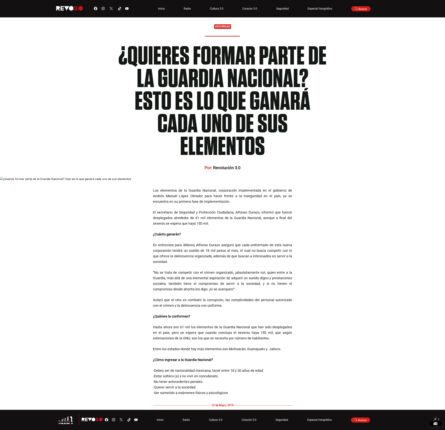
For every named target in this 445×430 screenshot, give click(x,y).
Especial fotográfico (320, 8)
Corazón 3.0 (249, 8)
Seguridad (282, 8)
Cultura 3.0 (216, 8)
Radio (187, 8)
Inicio (161, 8)
